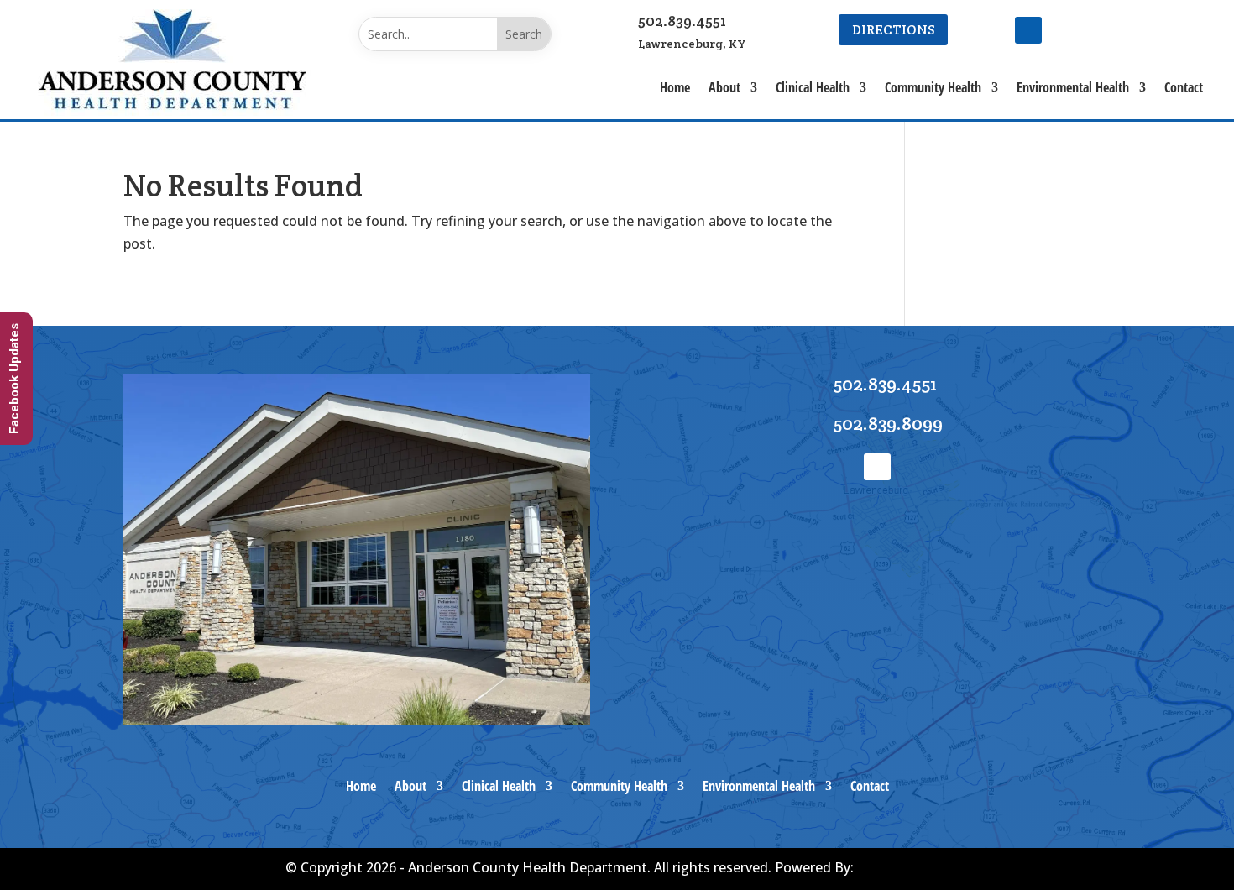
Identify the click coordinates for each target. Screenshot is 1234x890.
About (724, 87)
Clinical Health (813, 87)
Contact (1183, 87)
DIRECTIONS (893, 30)
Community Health (933, 87)
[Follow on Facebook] (1028, 30)
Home (675, 87)
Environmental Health (1073, 87)
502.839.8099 (888, 423)
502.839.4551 (682, 20)
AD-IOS (903, 869)
